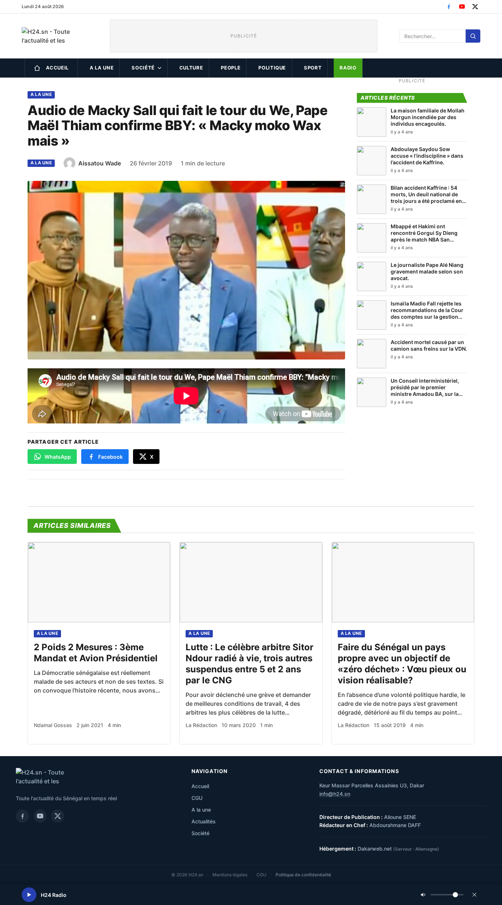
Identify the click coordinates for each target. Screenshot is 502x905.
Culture (191, 68)
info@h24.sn (334, 794)
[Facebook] (449, 6)
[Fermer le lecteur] (474, 895)
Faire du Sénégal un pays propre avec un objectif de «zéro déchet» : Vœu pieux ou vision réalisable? (402, 664)
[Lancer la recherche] (473, 36)
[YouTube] (462, 6)
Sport (313, 68)
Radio (348, 68)
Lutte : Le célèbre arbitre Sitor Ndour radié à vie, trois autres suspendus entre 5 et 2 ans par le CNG (249, 664)
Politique (272, 68)
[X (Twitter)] (475, 6)
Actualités (203, 821)
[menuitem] (51, 68)
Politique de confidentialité (303, 874)
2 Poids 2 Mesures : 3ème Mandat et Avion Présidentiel (96, 652)
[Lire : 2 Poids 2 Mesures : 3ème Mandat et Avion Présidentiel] (99, 582)
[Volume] (442, 894)
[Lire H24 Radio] (29, 894)
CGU (196, 798)
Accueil (57, 68)
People (230, 68)
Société (143, 68)
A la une (102, 68)
